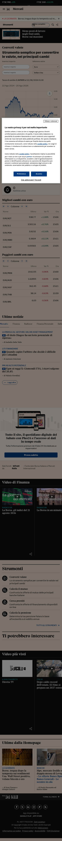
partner (29, 156)
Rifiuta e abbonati (51, 121)
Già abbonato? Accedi (31, 180)
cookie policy (42, 144)
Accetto (39, 174)
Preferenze (21, 174)
